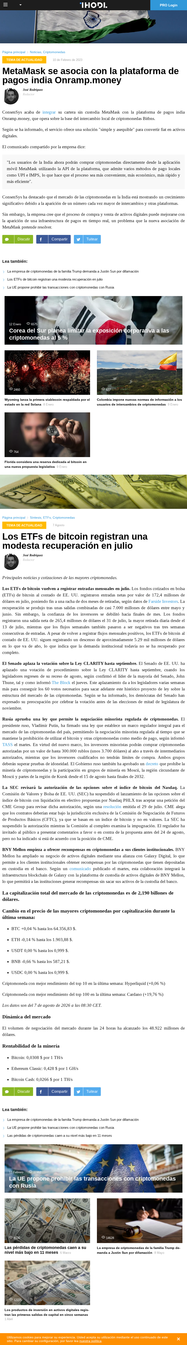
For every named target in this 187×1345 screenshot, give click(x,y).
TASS (7, 744)
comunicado (80, 868)
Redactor (28, 94)
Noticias (35, 52)
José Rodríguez (33, 89)
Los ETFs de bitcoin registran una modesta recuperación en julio (55, 279)
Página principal (13, 52)
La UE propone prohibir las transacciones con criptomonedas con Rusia (60, 287)
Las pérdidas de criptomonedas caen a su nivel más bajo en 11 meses (59, 1135)
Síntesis (35, 517)
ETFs (47, 517)
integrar (49, 112)
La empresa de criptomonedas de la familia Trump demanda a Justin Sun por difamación (73, 271)
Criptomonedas (54, 52)
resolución (112, 806)
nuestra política (90, 1341)
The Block (61, 682)
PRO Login (168, 5)
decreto (152, 763)
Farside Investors (163, 601)
